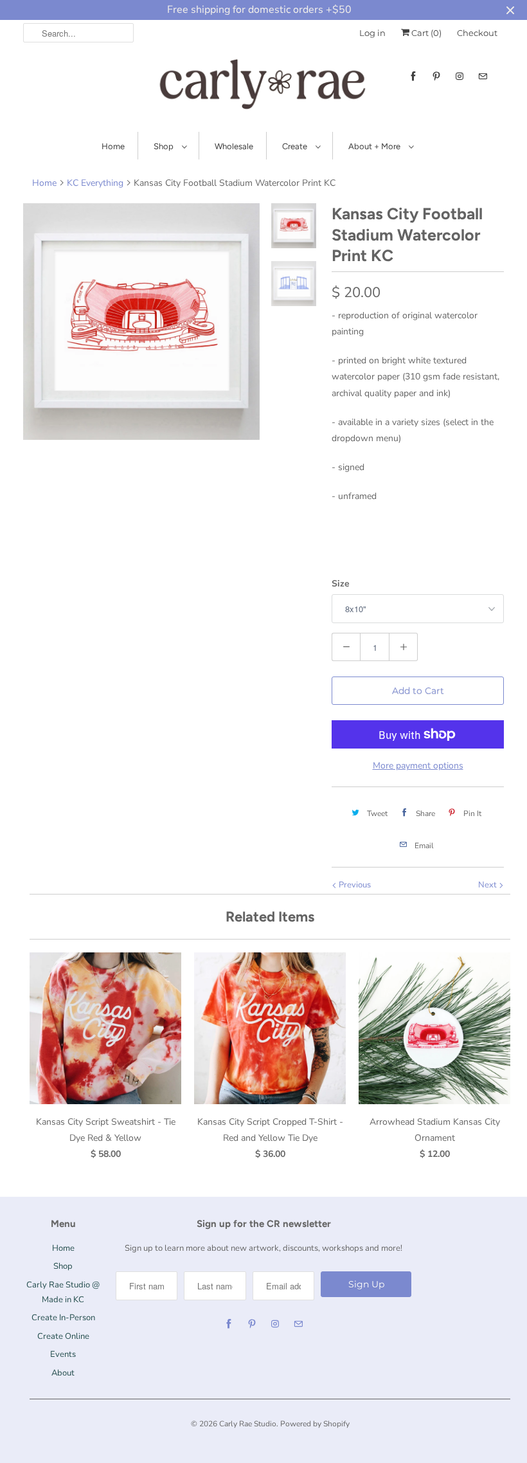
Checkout (477, 33)
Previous (354, 885)
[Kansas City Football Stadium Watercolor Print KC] (141, 321)
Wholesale (234, 146)
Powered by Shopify (315, 1424)
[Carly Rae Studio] (263, 86)
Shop (164, 146)
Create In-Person (63, 1317)
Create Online (63, 1336)
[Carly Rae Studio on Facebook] (413, 76)
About (63, 1373)
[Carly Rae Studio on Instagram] (459, 76)
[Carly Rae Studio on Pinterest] (436, 76)
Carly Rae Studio (247, 1424)
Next (488, 885)
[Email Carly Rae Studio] (482, 76)
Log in (372, 33)
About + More (375, 146)
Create (295, 146)
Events (63, 1354)
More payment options (418, 765)
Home (113, 146)
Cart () (425, 33)
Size (341, 583)
